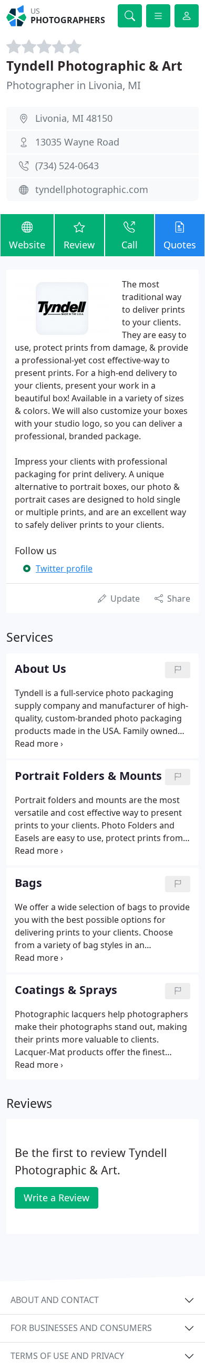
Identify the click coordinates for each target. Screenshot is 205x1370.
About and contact (55, 1300)
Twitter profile (64, 568)
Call (129, 244)
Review (79, 244)
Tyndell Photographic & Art (94, 65)
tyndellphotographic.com (91, 189)
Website (27, 244)
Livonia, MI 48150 (73, 118)
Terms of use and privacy (67, 1356)
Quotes (179, 244)
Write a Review (56, 1197)
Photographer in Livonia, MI (73, 85)
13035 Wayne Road (77, 142)
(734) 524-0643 (67, 165)
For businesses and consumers (81, 1328)
